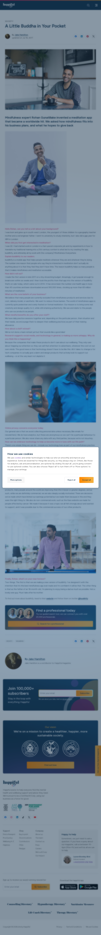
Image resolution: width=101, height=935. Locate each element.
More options (16, 480)
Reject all (71, 480)
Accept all (86, 480)
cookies (17, 457)
